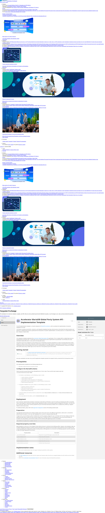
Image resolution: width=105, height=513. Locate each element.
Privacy (10, 509)
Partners (6, 503)
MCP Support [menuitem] (23, 6)
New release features (9, 500)
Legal (1, 509)
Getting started (5, 141)
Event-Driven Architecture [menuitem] (29, 46)
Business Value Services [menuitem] (21, 70)
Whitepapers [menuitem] (27, 105)
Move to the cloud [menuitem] (57, 46)
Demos (6, 490)
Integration (7, 470)
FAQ (1, 308)
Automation (7, 472)
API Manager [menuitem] (31, 7)
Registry (4, 13)
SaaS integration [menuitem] (70, 46)
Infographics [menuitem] (32, 105)
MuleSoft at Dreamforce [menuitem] (18, 107)
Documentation (23, 141)
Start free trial (2, 315)
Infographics (7, 496)
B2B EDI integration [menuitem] (11, 46)
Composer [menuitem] (12, 149)
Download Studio (8, 466)
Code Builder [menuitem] (9, 6)
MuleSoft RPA (8, 463)
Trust (13, 509)
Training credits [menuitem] (18, 69)
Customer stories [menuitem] (18, 104)
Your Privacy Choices (4, 510)
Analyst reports (8, 492)
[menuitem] (53, 22)
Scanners (7, 13)
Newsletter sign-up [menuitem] (29, 104)
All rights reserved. (17, 511)
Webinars (6, 489)
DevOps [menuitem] (17, 46)
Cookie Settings (30, 509)
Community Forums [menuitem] (14, 71)
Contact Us (2, 146)
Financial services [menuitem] (10, 45)
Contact (16, 509)
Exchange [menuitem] (14, 6)
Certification (7, 477)
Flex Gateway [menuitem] (14, 7)
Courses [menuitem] (7, 69)
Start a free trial (8, 465)
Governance (4, 14)
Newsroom (7, 504)
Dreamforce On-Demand (12, 1)
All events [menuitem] (44, 107)
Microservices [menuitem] (51, 46)
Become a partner (22, 144)
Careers (6, 506)
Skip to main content (4, 2)
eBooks (6, 493)
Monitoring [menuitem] (26, 7)
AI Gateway (9, 14)
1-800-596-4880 (9, 296)
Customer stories (8, 501)
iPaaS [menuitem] (35, 46)
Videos (6, 491)
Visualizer (14, 14)
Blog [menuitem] (39, 105)
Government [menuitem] (16, 45)
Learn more (7, 315)
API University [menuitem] (43, 105)
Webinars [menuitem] (7, 105)
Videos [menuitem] (14, 105)
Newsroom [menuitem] (24, 104)
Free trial (4, 150)
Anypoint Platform (8, 462)
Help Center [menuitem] (8, 71)
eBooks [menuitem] (22, 105)
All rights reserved (16, 305)
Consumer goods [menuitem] (60, 45)
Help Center (7, 481)
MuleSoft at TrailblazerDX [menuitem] (28, 107)
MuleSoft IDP (7, 464)
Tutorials (18, 141)
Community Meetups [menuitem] (38, 107)
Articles (6, 497)
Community (10, 141)
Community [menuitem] (12, 104)
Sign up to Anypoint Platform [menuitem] (12, 9)
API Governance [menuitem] (20, 7)
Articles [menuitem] (36, 105)
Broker (11, 13)
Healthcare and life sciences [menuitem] (24, 45)
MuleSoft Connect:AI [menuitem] (9, 107)
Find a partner (10, 144)
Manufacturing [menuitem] (44, 45)
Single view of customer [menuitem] (78, 46)
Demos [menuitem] (11, 105)
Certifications (11, 69)
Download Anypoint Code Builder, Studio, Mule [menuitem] (28, 9)
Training (14, 141)
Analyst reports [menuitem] (18, 105)
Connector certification (6, 308)
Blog (6, 498)
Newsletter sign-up (8, 505)
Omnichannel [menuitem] (63, 46)
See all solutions (8, 474)
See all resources (5, 106)
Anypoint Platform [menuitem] (6, 149)
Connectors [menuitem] (18, 6)
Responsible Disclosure (22, 509)
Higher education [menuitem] (33, 45)
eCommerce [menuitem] (21, 46)
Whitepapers (7, 494)
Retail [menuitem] (55, 45)
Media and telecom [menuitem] (50, 45)
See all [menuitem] (3, 8)
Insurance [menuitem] (39, 45)
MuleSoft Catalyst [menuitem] (12, 70)
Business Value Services (9, 479)
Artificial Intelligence (9, 473)
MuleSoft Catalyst (8, 478)
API (5, 468)
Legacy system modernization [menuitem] (42, 46)
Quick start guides (8, 486)
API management (8, 469)
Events (6, 502)
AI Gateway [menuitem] (36, 7)
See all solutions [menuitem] (5, 47)
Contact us (7, 487)
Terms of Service (5, 509)
